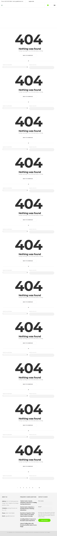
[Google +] (48, 1)
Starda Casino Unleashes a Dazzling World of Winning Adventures (27, 508)
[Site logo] (2, 5)
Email (40, 506)
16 (39, 487)
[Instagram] (50, 1)
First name (41, 501)
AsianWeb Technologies (45, 532)
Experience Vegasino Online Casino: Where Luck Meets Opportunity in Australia (27, 514)
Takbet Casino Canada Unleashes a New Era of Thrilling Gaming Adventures (28, 502)
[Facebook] (46, 1)
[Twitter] (53, 1)
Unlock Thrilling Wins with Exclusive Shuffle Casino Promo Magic (28, 525)
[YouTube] (55, 1)
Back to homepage (28, 55)
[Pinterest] (51, 1)
